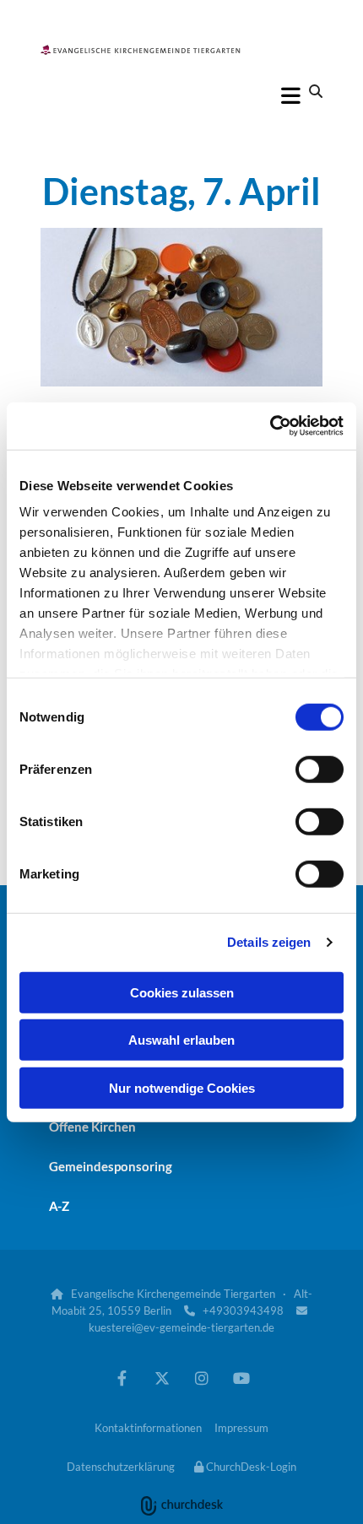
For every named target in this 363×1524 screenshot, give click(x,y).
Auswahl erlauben (181, 1040)
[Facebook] (122, 1377)
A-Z (59, 1205)
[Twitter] (161, 1377)
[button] (181, 95)
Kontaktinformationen (148, 1428)
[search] (315, 91)
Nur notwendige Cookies (182, 1087)
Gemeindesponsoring (110, 1166)
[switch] (319, 768)
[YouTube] (241, 1377)
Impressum (241, 1428)
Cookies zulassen (182, 992)
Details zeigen (269, 942)
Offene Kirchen (92, 1126)
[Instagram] (201, 1377)
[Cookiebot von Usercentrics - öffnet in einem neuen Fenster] (270, 426)
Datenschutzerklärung (121, 1466)
